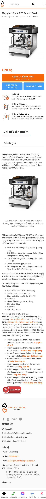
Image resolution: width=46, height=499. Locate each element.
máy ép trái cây (32, 322)
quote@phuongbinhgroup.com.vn (21, 460)
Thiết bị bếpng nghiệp (31, 350)
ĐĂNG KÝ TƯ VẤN (34, 86)
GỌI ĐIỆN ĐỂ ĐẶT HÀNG (23, 77)
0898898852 (14, 456)
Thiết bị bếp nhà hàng (32, 383)
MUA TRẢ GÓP (12, 86)
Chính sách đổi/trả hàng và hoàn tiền (17, 433)
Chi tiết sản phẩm (16, 131)
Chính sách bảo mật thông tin (14, 437)
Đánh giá (10, 143)
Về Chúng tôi (7, 429)
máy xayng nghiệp (16, 322)
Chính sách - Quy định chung (14, 441)
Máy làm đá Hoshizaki (32, 356)
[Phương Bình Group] (2, 4)
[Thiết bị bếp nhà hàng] (12, 389)
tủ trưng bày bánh (17, 319)
